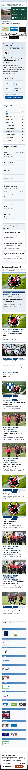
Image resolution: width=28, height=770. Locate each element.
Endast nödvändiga (8, 766)
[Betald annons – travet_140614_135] (22, 704)
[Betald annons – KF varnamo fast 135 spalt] (6, 725)
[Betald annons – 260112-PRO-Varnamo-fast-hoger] (6, 704)
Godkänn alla (19, 766)
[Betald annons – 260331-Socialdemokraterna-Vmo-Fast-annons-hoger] (6, 715)
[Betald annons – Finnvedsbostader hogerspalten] (6, 687)
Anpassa (22, 763)
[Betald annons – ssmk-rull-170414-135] (14, 734)
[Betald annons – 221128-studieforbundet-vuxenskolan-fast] (14, 704)
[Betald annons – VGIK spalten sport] (6, 734)
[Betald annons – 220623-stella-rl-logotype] (6, 669)
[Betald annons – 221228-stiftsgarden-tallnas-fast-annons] (6, 651)
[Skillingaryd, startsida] (14, 37)
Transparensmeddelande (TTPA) (8, 24)
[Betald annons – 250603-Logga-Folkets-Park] (6, 643)
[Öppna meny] (25, 37)
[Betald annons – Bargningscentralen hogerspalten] (6, 678)
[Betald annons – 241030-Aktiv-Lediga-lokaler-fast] (14, 633)
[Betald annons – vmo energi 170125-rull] (14, 725)
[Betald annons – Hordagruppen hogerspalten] (6, 743)
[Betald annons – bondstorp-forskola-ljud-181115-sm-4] (23, 29)
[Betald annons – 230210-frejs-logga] (6, 695)
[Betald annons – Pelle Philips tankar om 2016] (14, 29)
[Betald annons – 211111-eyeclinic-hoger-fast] (6, 660)
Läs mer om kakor (6, 763)
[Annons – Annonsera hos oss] (6, 633)
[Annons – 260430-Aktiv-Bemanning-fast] (5, 29)
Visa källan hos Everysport (13, 97)
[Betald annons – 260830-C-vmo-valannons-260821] (14, 13)
